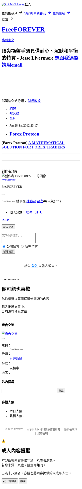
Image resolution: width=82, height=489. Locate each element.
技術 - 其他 (34, 212)
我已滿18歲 (9, 481)
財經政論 (34, 101)
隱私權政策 (70, 429)
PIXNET (18, 429)
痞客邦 (31, 201)
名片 (13, 118)
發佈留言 (8, 251)
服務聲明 (42, 433)
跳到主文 (8, 40)
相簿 (13, 109)
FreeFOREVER (23, 29)
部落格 (14, 113)
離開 (22, 481)
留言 (40, 201)
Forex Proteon (24, 133)
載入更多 (8, 227)
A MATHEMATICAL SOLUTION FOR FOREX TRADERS (33, 145)
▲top (5, 219)
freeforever (8, 180)
